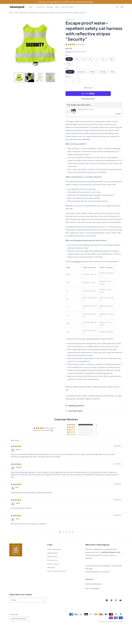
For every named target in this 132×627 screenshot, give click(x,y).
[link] (73, 111)
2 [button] (63, 532)
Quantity (68, 76)
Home (11, 12)
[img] (16, 446)
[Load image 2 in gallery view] (29, 77)
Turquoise (81, 72)
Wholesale (51, 567)
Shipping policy (52, 553)
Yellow (92, 72)
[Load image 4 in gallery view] (50, 77)
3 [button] (66, 532)
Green (70, 72)
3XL (69, 64)
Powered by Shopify (117, 621)
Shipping (68, 51)
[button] (31, 7)
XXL (111, 59)
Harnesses (24, 12)
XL (104, 59)
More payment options (88, 98)
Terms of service (53, 564)
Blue (113, 72)
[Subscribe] (44, 600)
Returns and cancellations (56, 571)
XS (77, 59)
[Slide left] (11, 77)
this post (77, 261)
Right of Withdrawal (54, 549)
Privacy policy (52, 560)
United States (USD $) (18, 618)
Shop (17, 12)
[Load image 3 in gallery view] (40, 77)
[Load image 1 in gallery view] (19, 77)
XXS (69, 59)
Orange (103, 72)
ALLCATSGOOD (107, 621)
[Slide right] (58, 77)
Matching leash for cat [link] (86, 109)
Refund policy (52, 556)
